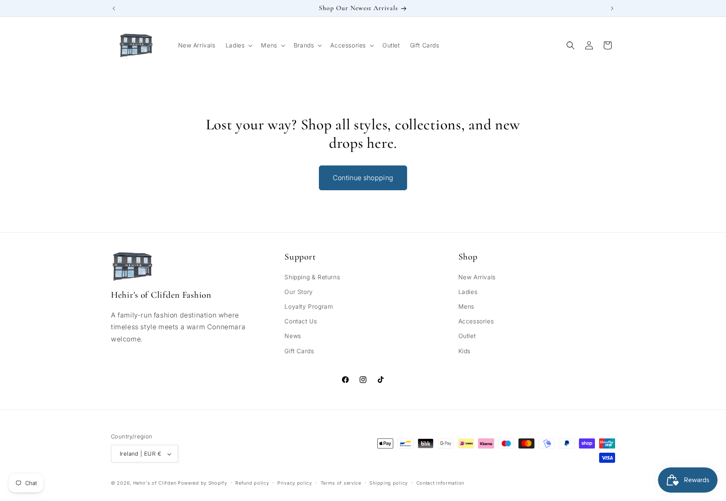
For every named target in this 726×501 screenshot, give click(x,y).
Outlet (467, 336)
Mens (466, 306)
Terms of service (341, 483)
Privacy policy (294, 483)
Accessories (476, 321)
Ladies (468, 291)
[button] (238, 45)
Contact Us (300, 321)
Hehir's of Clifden (154, 483)
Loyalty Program (308, 306)
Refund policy (252, 483)
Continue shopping (363, 177)
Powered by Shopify (202, 483)
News (292, 336)
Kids (464, 350)
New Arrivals (477, 277)
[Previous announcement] (114, 8)
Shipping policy (388, 483)
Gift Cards (299, 350)
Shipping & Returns (312, 277)
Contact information (440, 483)
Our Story (298, 291)
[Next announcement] (612, 8)
